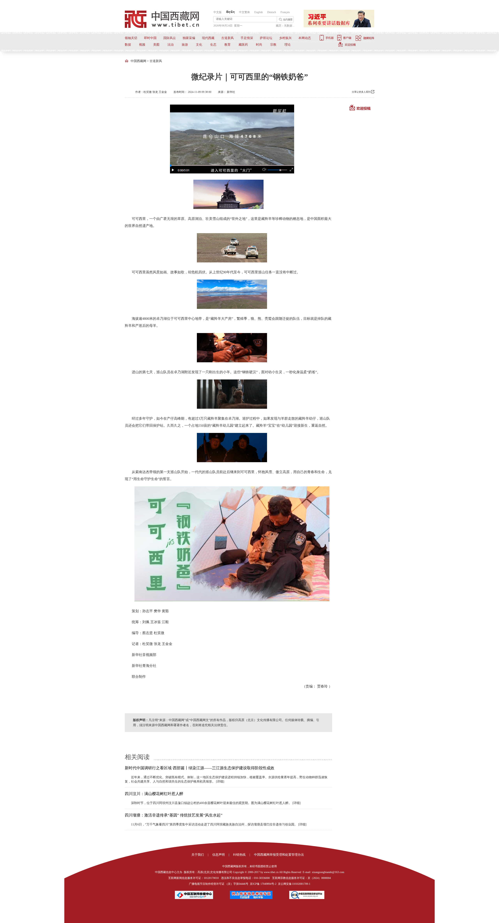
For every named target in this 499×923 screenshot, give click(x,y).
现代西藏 (208, 38)
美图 (156, 44)
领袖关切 (131, 38)
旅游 (185, 44)
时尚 (259, 44)
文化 (199, 44)
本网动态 (304, 38)
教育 (227, 44)
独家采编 (189, 38)
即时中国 (150, 38)
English (258, 12)
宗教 (273, 44)
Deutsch (271, 12)
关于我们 (197, 854)
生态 (213, 44)
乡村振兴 (285, 38)
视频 (142, 44)
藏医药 (243, 44)
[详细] (220, 781)
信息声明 (218, 854)
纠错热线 (239, 854)
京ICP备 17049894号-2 (263, 883)
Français (285, 12)
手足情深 (247, 38)
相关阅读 (137, 756)
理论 (287, 44)
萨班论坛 (266, 38)
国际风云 (169, 38)
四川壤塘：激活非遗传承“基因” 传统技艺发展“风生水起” (173, 815)
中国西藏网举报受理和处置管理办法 (279, 854)
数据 (128, 44)
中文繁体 (244, 12)
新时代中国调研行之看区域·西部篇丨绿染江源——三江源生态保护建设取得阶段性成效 (199, 768)
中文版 (217, 12)
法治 (170, 44)
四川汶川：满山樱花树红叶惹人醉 (154, 794)
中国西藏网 (138, 61)
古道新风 (227, 38)
